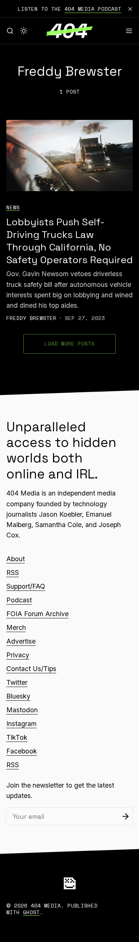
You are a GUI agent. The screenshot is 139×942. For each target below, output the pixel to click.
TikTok (16, 737)
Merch (16, 627)
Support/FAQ (25, 586)
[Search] (10, 31)
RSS (12, 572)
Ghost (31, 912)
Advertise (21, 641)
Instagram (21, 723)
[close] (130, 9)
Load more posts (69, 343)
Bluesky (18, 696)
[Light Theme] (23, 31)
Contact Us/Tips (31, 669)
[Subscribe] (125, 816)
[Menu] (129, 31)
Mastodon (22, 710)
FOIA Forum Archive (37, 614)
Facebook (21, 751)
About (15, 559)
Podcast (19, 600)
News (13, 207)
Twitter (16, 682)
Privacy (17, 655)
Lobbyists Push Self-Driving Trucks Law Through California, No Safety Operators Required (69, 241)
